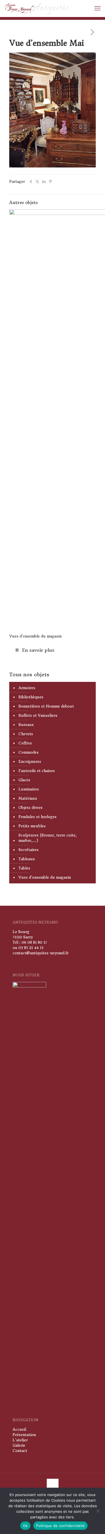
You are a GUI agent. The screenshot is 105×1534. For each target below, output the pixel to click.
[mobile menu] (97, 8)
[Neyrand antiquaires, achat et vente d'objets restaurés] (36, 8)
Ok (25, 1525)
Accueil (19, 1429)
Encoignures (29, 761)
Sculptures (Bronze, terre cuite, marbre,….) (47, 838)
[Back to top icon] (53, 1484)
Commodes (28, 752)
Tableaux (26, 859)
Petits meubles (32, 826)
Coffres (25, 743)
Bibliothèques (30, 697)
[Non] (98, 1511)
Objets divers (30, 807)
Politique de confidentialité (60, 1525)
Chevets (25, 734)
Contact (20, 1450)
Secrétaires (28, 849)
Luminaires (28, 789)
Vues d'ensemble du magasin (44, 877)
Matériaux (27, 798)
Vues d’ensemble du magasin (35, 636)
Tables (24, 868)
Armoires (26, 687)
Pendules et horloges (37, 816)
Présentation (24, 1434)
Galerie (19, 1445)
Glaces (24, 780)
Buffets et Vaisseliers (37, 715)
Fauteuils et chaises (36, 770)
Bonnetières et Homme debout (46, 706)
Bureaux (26, 724)
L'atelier (20, 1440)
